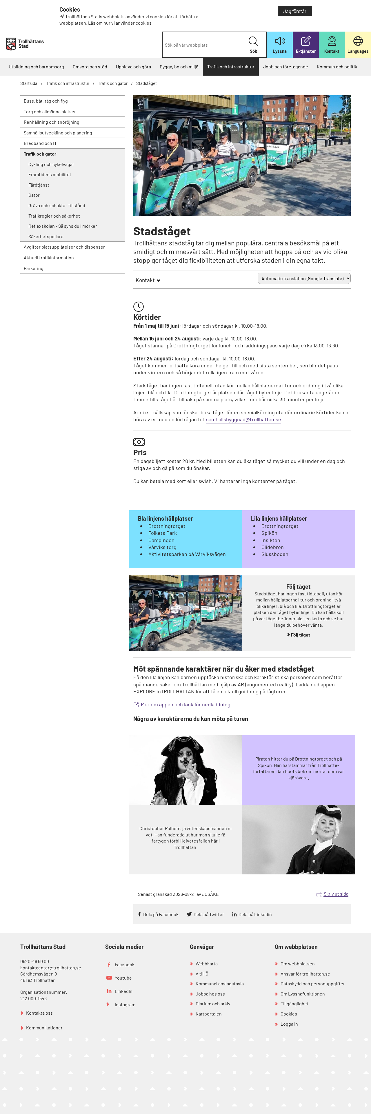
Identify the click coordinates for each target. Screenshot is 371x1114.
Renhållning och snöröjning (51, 122)
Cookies (289, 1013)
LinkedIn (123, 991)
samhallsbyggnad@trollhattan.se (243, 419)
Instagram (125, 1004)
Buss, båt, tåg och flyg (46, 100)
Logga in (289, 1024)
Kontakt (145, 280)
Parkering (33, 268)
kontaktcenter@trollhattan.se (50, 967)
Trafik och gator (113, 83)
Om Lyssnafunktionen (303, 993)
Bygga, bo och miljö (179, 66)
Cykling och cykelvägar (51, 164)
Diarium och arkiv (213, 1003)
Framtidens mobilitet (49, 174)
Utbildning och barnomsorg (36, 66)
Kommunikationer (44, 1027)
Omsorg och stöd (90, 66)
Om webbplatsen (298, 963)
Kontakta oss (39, 1012)
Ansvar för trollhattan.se (305, 973)
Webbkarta (207, 963)
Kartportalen (209, 1013)
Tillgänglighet (295, 1003)
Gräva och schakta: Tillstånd (56, 205)
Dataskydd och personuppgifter (313, 983)
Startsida (28, 83)
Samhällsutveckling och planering (58, 132)
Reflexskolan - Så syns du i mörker (62, 226)
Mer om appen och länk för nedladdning (185, 704)
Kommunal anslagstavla (220, 983)
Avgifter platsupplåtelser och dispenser (64, 246)
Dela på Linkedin (255, 914)
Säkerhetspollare (45, 236)
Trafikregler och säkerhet (54, 215)
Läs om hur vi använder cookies (120, 22)
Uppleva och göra (133, 66)
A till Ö (202, 973)
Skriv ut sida (336, 893)
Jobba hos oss (210, 993)
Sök (253, 51)
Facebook (124, 964)
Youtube (123, 977)
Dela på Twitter (209, 914)
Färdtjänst (38, 184)
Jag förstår (294, 11)
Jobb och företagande (285, 66)
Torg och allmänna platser (50, 111)
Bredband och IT (40, 143)
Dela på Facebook (161, 914)
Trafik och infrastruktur (230, 66)
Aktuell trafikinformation (49, 257)
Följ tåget (300, 634)
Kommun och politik (337, 66)
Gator (34, 195)
